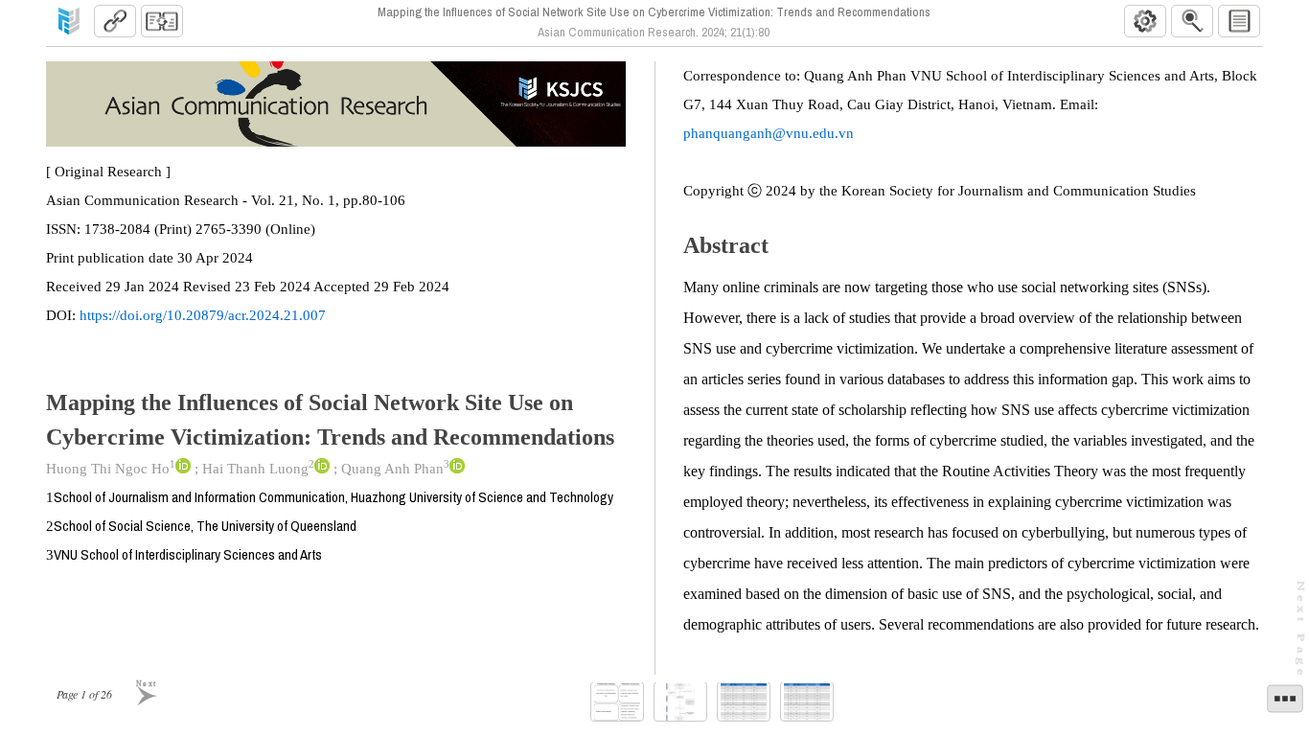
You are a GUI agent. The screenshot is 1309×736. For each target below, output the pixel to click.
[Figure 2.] (680, 702)
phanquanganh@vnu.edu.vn (768, 133)
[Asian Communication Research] (69, 21)
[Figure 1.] (617, 702)
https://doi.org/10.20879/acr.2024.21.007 (203, 315)
